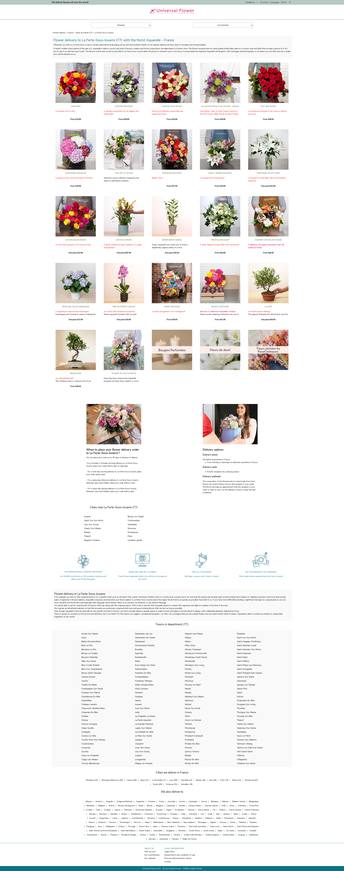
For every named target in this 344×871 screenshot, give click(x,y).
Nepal (147, 822)
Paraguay (90, 826)
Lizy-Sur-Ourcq (91, 524)
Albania (88, 801)
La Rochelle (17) (159, 780)
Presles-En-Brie (192, 743)
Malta (218, 818)
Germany (103, 814)
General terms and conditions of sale (179, 855)
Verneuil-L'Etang (244, 743)
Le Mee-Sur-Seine (143, 735)
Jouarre (87, 516)
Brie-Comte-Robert (90, 665)
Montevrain (190, 661)
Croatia (89, 810)
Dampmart (140, 641)
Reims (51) (236, 780)
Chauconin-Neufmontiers (93, 708)
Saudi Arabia (144, 830)
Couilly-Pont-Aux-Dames (93, 739)
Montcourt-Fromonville (196, 653)
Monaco (112, 822)
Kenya (253, 814)
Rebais (87, 532)
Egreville (139, 653)
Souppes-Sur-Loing (246, 704)
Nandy (188, 688)
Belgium (101, 805)
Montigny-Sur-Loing (194, 665)
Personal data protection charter (177, 858)
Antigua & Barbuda (124, 801)
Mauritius (241, 818)
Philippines (110, 826)
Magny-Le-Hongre (143, 763)
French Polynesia (252, 810)
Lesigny (138, 739)
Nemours (189, 700)
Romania (181, 826)
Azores (204, 801)
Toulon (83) (157, 784)
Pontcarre (189, 739)
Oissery (188, 712)
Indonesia (193, 814)
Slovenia (181, 830)
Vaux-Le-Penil (243, 735)
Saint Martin (228, 826)
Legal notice (169, 851)
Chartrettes (86, 700)
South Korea (208, 830)
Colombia (242, 805)
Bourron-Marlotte (89, 657)
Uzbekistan (253, 835)
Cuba (98, 810)
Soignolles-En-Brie (246, 700)
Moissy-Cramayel (193, 649)
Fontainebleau (141, 676)
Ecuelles (139, 649)
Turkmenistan (164, 835)
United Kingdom (212, 835)
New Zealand (188, 822)
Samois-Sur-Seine (245, 676)
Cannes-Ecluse (88, 676)
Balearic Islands (238, 801)
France (70, 32)
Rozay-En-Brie (192, 763)
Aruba (161, 801)
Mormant (189, 676)
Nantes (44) (200, 780)
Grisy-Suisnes (141, 688)
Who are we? (149, 851)
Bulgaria (159, 805)
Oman (232, 822)
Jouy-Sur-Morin (142, 708)
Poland (121, 826)
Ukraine (177, 835)
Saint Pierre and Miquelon (248, 826)
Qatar (155, 826)
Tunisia (143, 835)
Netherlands (158, 822)
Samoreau (241, 680)
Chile (224, 805)
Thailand (113, 835)
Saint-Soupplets (244, 669)
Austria (182, 801)
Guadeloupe (136, 814)
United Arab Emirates (193, 835)
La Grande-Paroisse (144, 724)
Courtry (84, 751)
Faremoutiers (141, 669)
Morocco (137, 822)
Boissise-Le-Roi (88, 649)
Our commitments (152, 855)
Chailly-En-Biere (89, 684)
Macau (175, 818)
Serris (239, 692)
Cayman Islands (211, 805)
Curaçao (107, 810)
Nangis (188, 692)
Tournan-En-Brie (244, 716)
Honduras (149, 814)
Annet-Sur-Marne (89, 633)
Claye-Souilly (87, 728)
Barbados (91, 805)
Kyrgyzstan (104, 818)
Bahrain (225, 801)
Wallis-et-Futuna (189, 839)
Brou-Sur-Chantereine (91, 669)
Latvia (114, 818)
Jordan (244, 814)
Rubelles (241, 633)
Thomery (241, 708)
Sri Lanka (230, 830)
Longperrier (140, 759)
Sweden (252, 830)
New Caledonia (173, 822)
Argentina (140, 801)
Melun (188, 641)
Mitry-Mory (190, 645)
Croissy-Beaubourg (90, 763)
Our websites (150, 858)
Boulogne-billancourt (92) (112, 780)
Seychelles (158, 830)
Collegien (85, 731)
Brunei (149, 805)
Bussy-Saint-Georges (91, 672)
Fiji (214, 810)
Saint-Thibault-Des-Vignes (249, 672)
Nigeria (213, 822)
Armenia (151, 801)
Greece (124, 814)
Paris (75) (224, 780)
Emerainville (140, 657)
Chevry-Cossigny (89, 724)
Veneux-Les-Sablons (246, 739)
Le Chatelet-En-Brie (144, 731)
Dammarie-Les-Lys (143, 633)
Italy (217, 814)
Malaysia (208, 818)
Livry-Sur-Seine (142, 747)
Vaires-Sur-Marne (245, 724)
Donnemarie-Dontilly (145, 645)
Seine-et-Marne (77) (84, 32)
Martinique (228, 818)
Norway (223, 822)
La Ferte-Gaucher (143, 720)
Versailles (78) (186, 784)
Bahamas (214, 801)
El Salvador (179, 810)
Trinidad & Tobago (128, 835)
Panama (253, 822)
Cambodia (171, 805)
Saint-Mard (242, 657)
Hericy (138, 700)
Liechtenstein (137, 818)
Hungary (173, 814)
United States (228, 835)
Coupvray (85, 747)
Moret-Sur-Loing (193, 672)
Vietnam (175, 839)
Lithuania (151, 818)
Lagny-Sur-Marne (143, 728)
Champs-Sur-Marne (90, 692)
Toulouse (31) (171, 784)
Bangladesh (254, 801)
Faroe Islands (203, 810)
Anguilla (109, 801)
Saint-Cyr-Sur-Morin (93, 520)
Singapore (170, 830)
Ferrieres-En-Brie (143, 672)
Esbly (137, 661)
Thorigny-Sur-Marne (246, 712)
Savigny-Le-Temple (246, 684)
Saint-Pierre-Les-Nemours (249, 665)
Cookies (167, 861)
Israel (210, 814)
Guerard (138, 692)
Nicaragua (202, 822)
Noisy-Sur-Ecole (192, 708)
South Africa (194, 830)
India (183, 814)
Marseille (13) (186, 780)
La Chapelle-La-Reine (145, 716)
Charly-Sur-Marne (92, 528)
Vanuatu (152, 839)
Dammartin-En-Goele (145, 637)
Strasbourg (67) (251, 780)
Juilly (137, 712)
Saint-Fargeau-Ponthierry (249, 641)
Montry (188, 669)
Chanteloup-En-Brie (90, 696)
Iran (202, 814)
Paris (130, 536)
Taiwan (104, 835)
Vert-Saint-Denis (245, 751)
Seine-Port (242, 688)
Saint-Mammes (244, 653)
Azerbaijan (193, 801)
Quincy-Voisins (192, 751)
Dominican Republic (143, 810)
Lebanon (124, 818)
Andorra (98, 801)
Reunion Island (167, 826)
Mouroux (132, 528)
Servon (240, 696)
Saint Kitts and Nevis (197, 826)
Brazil (141, 805)
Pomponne (190, 731)
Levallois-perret (135, 540)
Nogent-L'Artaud (92, 540)
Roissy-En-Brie (192, 759)
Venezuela (163, 839)
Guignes (139, 696)
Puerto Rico (144, 826)
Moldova (101, 822)
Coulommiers (134, 520)
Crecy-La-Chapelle (90, 755)
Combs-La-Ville (88, 735)
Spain (220, 830)
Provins (188, 747)
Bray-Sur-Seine (88, 661)
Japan (235, 814)
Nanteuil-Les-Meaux (194, 696)
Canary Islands (195, 805)
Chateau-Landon (89, 704)
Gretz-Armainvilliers (144, 684)
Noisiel (188, 704)
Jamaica (226, 814)
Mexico (92, 822)
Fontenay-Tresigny (143, 680)
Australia (171, 801)
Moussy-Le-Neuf (192, 684)
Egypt (168, 810)
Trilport (87, 536)
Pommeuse (133, 532)
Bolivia (111, 805)
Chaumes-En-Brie (89, 712)
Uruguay (241, 835)
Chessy (84, 720)
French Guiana (235, 810)
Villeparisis (242, 759)
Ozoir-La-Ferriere (193, 720)
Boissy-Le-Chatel (136, 516)
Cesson (84, 680)
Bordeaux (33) (92, 780)
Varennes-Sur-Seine (246, 728)
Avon (83, 637)
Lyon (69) (173, 780)
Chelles (84, 716)
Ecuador (159, 810)
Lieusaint (139, 743)
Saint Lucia (214, 826)
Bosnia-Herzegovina (126, 805)
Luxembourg (163, 818)
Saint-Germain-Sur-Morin (249, 649)
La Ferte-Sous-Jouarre (103, 32)
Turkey (152, 835)
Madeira (198, 818)
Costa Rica (253, 805)
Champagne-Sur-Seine (92, 688)
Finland (222, 810)
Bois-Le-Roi (87, 645)
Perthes (188, 724)
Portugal (131, 826)
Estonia (191, 810)
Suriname (242, 830)
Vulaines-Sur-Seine (246, 763)
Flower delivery (59, 32)
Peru (100, 826)
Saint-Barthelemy (128, 830)
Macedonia (186, 818)
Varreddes (132, 524)
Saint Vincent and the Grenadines (103, 830)
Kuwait (92, 818)
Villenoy (241, 755)
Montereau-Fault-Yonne (196, 657)
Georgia (92, 814)
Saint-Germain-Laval (246, 645)
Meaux (188, 637)
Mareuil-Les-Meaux (194, 633)
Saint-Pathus (243, 661)
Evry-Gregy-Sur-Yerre (145, 665)
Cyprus (117, 810)
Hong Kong (161, 814)
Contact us (250, 2)
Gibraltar (114, 814)
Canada (182, 805)
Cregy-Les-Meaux (89, 759)
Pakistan (242, 822)
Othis (187, 716)
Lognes (138, 755)
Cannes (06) (132, 780)
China (231, 805)
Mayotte (252, 818)
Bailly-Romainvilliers (91, 641)
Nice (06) (213, 780)
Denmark (128, 810)
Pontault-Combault (194, 735)
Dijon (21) (144, 780)
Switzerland (92, 835)
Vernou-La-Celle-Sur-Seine (250, 747)
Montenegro (125, 822)
